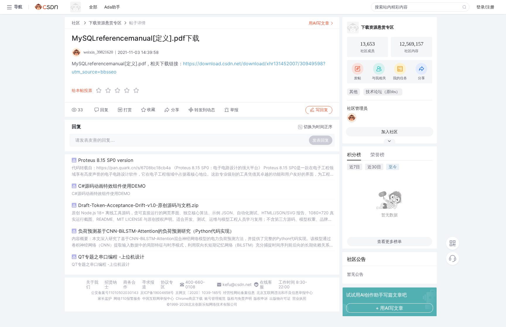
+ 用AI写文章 (389, 308)
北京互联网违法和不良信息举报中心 (285, 292)
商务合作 (129, 284)
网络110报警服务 (127, 298)
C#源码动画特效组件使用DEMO (112, 186)
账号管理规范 (214, 298)
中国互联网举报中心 (158, 298)
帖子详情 (137, 22)
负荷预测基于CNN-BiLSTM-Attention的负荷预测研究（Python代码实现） (156, 231)
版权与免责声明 (239, 298)
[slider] (119, 90)
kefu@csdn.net (237, 284)
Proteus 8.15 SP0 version (105, 160)
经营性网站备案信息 (239, 292)
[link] (76, 22)
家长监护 (105, 298)
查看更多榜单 (389, 241)
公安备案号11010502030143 (115, 292)
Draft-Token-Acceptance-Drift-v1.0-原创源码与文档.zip (138, 205)
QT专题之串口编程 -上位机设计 (111, 257)
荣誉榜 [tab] (377, 154)
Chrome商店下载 (189, 298)
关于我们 (92, 284)
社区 (76, 22)
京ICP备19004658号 (157, 292)
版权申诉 (261, 298)
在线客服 (266, 284)
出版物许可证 (279, 298)
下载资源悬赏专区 (105, 22)
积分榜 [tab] (354, 154)
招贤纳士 (111, 284)
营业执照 (299, 298)
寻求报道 (148, 284)
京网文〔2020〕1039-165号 (198, 292)
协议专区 (167, 284)
